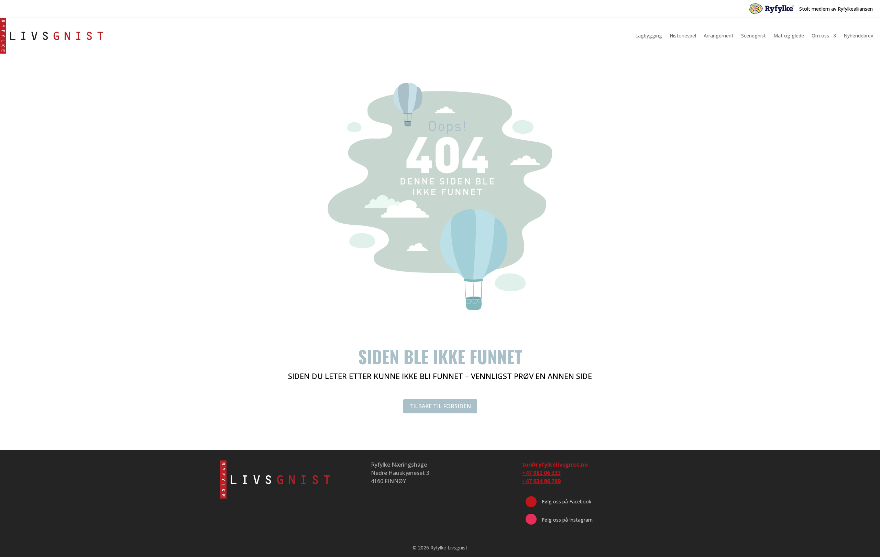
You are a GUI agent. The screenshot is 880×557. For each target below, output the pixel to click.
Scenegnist (753, 35)
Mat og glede (788, 35)
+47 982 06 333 (541, 473)
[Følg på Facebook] (531, 501)
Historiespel (683, 35)
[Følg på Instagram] (531, 519)
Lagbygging (648, 35)
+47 (541, 481)
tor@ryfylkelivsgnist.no (555, 464)
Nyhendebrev (858, 35)
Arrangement (719, 35)
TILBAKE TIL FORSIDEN (440, 406)
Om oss (820, 35)
